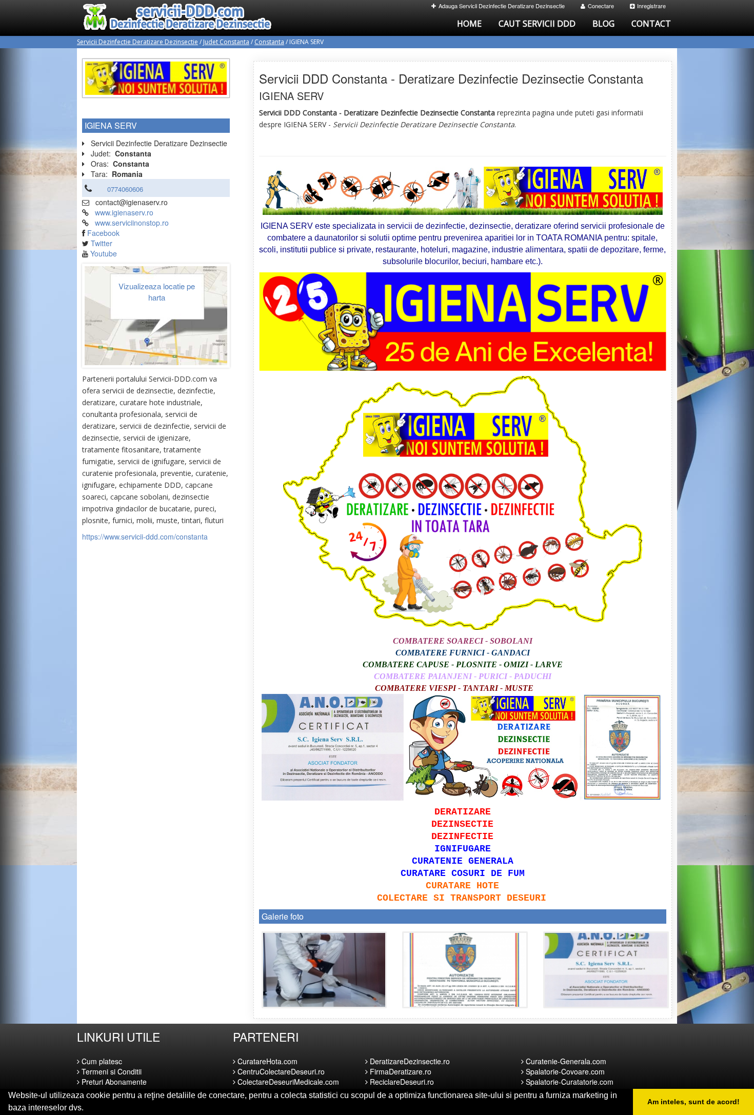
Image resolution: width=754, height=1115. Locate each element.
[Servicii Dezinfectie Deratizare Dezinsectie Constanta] (156, 77)
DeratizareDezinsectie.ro (409, 1061)
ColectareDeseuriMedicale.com (287, 1082)
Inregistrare (651, 6)
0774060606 (125, 189)
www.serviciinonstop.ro (132, 222)
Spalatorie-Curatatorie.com (568, 1082)
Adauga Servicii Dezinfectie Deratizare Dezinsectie (502, 6)
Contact (651, 23)
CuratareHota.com (266, 1061)
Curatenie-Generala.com (565, 1061)
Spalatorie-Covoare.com (564, 1071)
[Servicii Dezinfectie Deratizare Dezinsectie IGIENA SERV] (324, 969)
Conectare (601, 6)
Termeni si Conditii (111, 1071)
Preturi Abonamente (113, 1082)
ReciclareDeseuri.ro (401, 1082)
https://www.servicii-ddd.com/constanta (145, 536)
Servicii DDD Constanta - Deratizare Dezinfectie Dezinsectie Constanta (451, 78)
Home (469, 23)
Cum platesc (101, 1061)
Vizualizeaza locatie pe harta (156, 291)
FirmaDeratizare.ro (399, 1071)
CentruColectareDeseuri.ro (280, 1071)
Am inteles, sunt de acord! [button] (693, 1102)
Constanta (269, 41)
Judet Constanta (226, 41)
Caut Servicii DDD (537, 23)
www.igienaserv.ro (124, 212)
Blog (603, 23)
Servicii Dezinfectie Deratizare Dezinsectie (137, 41)
